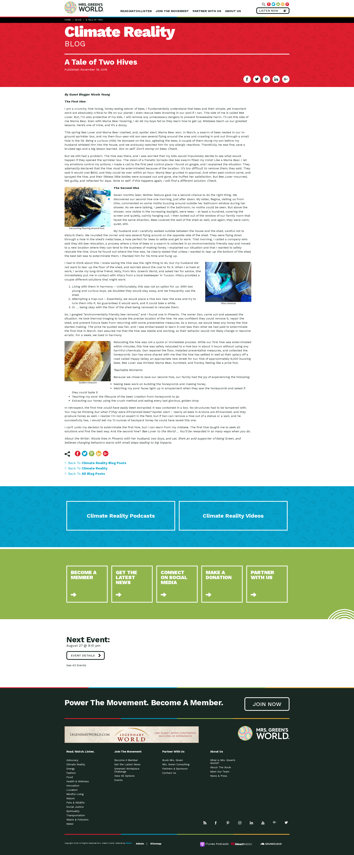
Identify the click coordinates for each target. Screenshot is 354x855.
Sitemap (155, 843)
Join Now (267, 704)
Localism (72, 789)
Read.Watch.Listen (136, 11)
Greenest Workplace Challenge (126, 770)
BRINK (129, 843)
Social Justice (75, 806)
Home (68, 19)
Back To (97, 463)
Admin (140, 843)
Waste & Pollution (77, 819)
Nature (70, 798)
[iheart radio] (241, 844)
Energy (70, 768)
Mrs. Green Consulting (175, 764)
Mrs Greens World (92, 7)
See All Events (76, 665)
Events (118, 780)
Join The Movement (172, 11)
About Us (233, 11)
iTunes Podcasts (217, 844)
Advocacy (72, 760)
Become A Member (126, 760)
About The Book (220, 767)
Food (69, 777)
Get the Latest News (127, 764)
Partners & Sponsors (175, 768)
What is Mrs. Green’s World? (222, 762)
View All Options (124, 775)
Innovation (72, 785)
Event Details (83, 655)
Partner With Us (207, 11)
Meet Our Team (219, 771)
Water (70, 823)
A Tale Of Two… (95, 19)
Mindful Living (75, 794)
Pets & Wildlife (75, 802)
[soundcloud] (271, 844)
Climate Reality (75, 764)
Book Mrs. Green (172, 760)
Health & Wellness (77, 781)
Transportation (75, 815)
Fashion (71, 772)
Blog (78, 19)
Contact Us (169, 772)
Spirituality (72, 811)
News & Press (218, 775)
